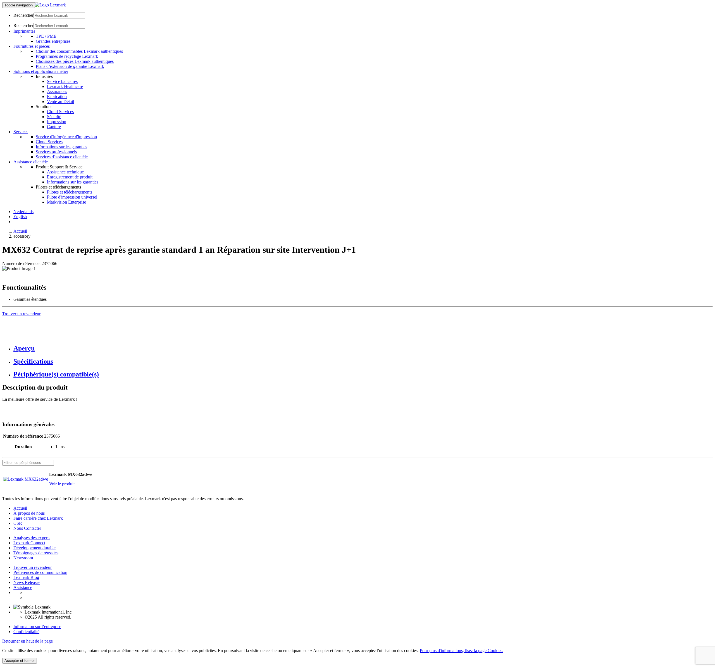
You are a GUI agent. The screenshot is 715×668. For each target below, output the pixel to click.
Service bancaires (62, 81)
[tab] (363, 348)
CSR (17, 523)
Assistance (22, 587)
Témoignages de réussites (35, 552)
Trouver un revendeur (32, 567)
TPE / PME (46, 36)
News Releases (26, 582)
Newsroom (23, 557)
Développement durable (34, 547)
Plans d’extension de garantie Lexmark (70, 66)
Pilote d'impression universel (72, 197)
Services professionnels (56, 151)
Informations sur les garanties (61, 146)
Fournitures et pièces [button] (31, 46)
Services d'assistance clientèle (62, 156)
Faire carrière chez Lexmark (38, 518)
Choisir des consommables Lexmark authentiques (79, 51)
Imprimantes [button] (24, 31)
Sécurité (54, 116)
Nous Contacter (27, 528)
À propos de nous (29, 513)
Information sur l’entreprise (37, 626)
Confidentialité (26, 631)
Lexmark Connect (29, 542)
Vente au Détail (60, 101)
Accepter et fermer (19, 661)
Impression (56, 121)
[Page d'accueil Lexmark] (50, 5)
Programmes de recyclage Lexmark (67, 56)
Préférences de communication (40, 572)
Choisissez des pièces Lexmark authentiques (75, 61)
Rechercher (23, 15)
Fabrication (57, 96)
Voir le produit (62, 483)
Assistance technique (65, 172)
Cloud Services (60, 111)
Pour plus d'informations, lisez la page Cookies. (461, 650)
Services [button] (20, 131)
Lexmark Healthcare (65, 86)
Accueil (20, 231)
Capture (54, 126)
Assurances (57, 91)
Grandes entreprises (53, 41)
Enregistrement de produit (69, 177)
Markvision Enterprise (66, 202)
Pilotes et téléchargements (69, 192)
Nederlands (23, 211)
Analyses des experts (31, 537)
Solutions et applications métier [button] (40, 71)
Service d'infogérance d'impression (66, 136)
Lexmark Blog (26, 577)
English (20, 216)
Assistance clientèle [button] (30, 161)
